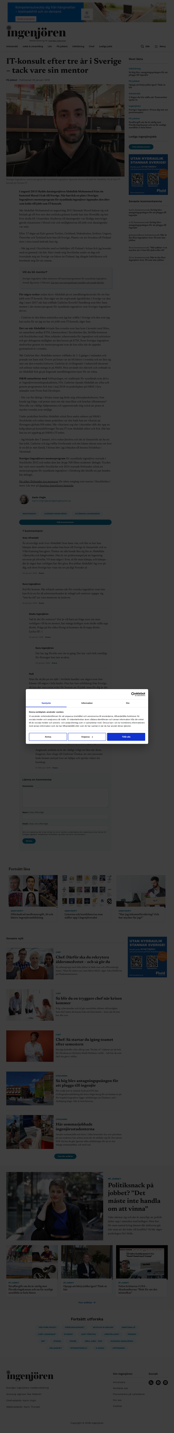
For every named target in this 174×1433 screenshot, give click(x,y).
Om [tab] (127, 703)
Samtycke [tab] (46, 703)
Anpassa (85, 737)
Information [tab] (87, 703)
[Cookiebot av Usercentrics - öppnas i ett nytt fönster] (133, 694)
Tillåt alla (126, 737)
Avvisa (48, 737)
